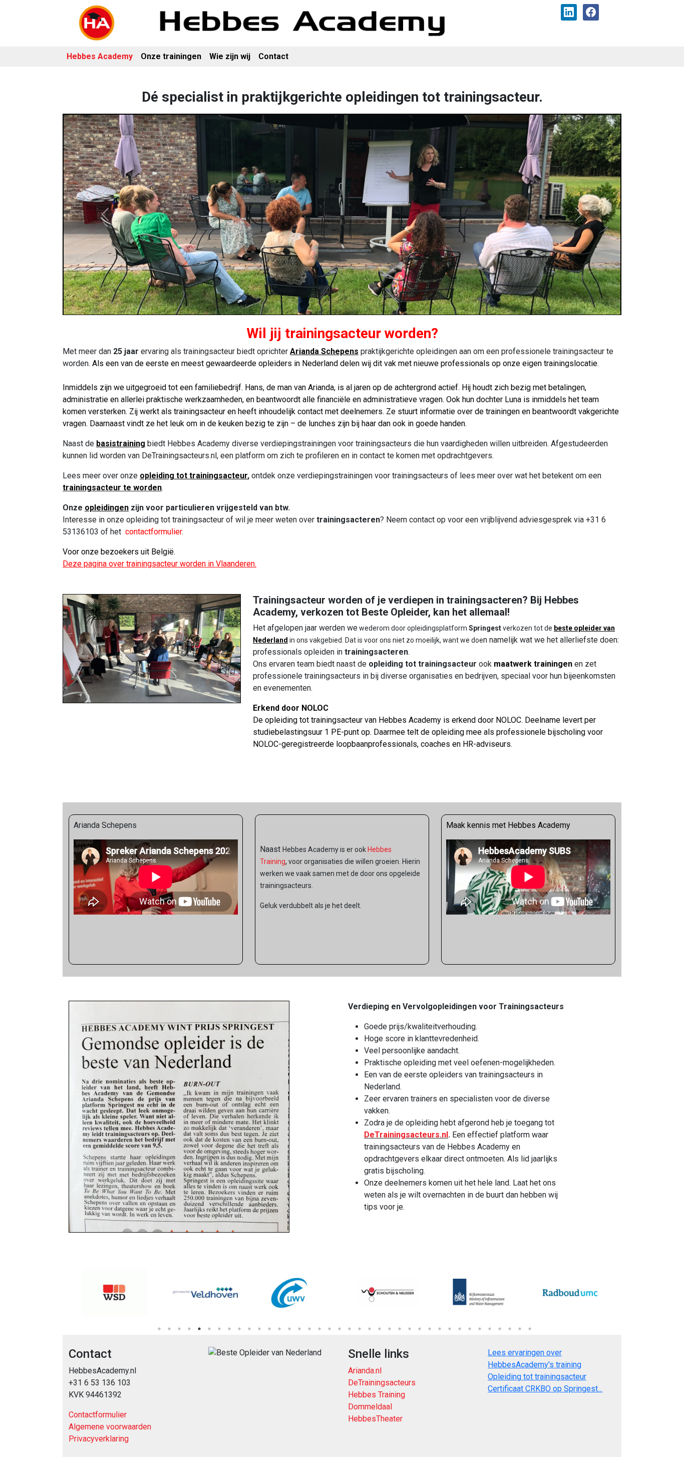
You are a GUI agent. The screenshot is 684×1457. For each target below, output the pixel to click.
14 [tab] (289, 1329)
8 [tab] (229, 1329)
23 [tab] (380, 1329)
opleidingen (107, 507)
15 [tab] (299, 1329)
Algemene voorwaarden (110, 1426)
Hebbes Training (376, 1394)
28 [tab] (430, 1329)
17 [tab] (319, 1329)
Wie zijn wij (229, 56)
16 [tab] (309, 1329)
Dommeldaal (370, 1406)
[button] (105, 214)
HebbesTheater (375, 1418)
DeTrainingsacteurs (382, 1382)
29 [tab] (440, 1329)
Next (623, 1293)
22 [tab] (370, 1329)
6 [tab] (209, 1329)
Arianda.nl (365, 1370)
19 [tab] (339, 1329)
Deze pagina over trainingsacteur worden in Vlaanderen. (159, 563)
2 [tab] (169, 1329)
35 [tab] (500, 1329)
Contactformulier (98, 1414)
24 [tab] (390, 1329)
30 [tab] (450, 1329)
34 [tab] (490, 1329)
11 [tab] (259, 1329)
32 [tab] (470, 1329)
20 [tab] (350, 1329)
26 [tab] (410, 1329)
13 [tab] (279, 1329)
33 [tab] (480, 1329)
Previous (61, 1293)
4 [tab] (189, 1329)
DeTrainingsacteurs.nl (406, 1134)
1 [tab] (159, 1329)
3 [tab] (179, 1329)
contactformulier (153, 531)
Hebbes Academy (100, 56)
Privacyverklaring (99, 1438)
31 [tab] (460, 1329)
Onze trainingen (171, 56)
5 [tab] (199, 1329)
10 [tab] (249, 1329)
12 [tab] (269, 1329)
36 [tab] (510, 1329)
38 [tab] (530, 1329)
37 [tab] (520, 1329)
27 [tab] (420, 1329)
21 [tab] (360, 1329)
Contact (273, 56)
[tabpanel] (114, 1292)
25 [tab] (400, 1329)
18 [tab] (329, 1329)
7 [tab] (219, 1329)
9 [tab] (239, 1329)
